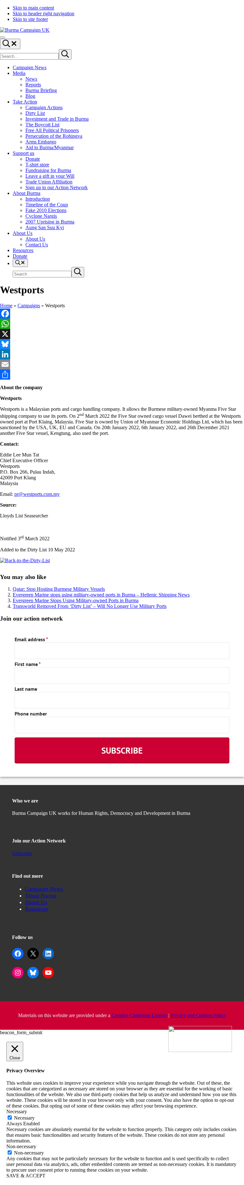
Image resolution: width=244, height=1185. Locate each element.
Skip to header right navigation (43, 13)
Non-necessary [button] (21, 1146)
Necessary (24, 1118)
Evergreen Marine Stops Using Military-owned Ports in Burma (76, 600)
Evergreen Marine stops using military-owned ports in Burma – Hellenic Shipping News (101, 594)
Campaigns (28, 305)
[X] (122, 334)
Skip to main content (33, 7)
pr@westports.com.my (37, 494)
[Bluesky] (122, 344)
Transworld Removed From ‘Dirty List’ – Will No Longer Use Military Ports (89, 606)
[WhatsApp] (122, 324)
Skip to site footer (30, 19)
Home (6, 305)
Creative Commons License (139, 1015)
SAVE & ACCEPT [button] (25, 1175)
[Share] (122, 374)
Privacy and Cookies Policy (198, 1015)
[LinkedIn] (122, 354)
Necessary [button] (16, 1111)
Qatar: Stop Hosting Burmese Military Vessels (59, 589)
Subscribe (22, 853)
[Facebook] (122, 314)
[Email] (122, 364)
